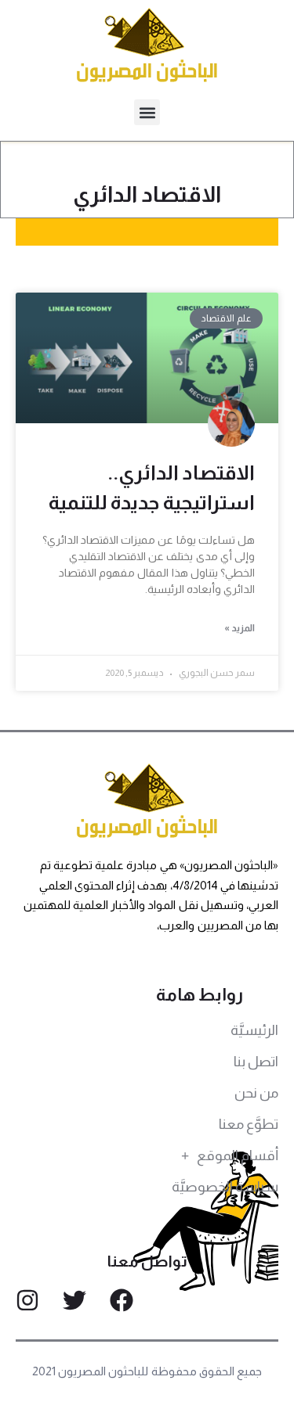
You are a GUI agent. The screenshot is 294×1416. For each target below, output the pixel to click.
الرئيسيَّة (254, 1030)
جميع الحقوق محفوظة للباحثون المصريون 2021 (147, 1371)
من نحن (256, 1093)
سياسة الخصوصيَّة (225, 1187)
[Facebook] (121, 1300)
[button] (147, 112)
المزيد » (239, 628)
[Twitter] (74, 1300)
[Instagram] (27, 1300)
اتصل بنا (256, 1061)
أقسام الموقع (237, 1155)
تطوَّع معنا (248, 1124)
